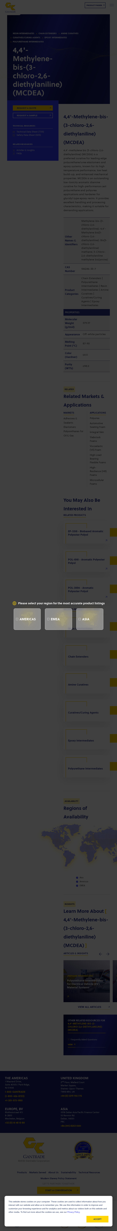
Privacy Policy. (73, 1212)
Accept (97, 1219)
